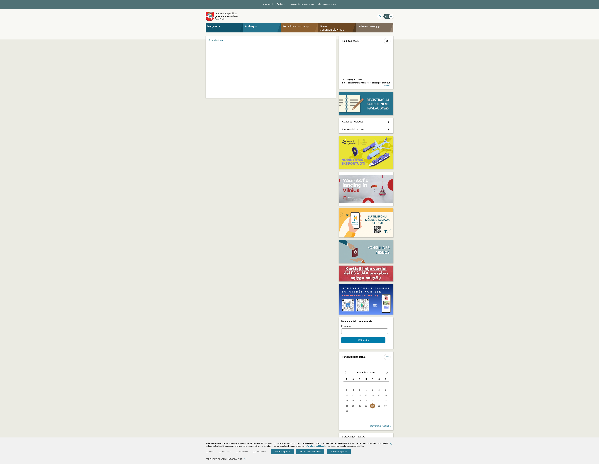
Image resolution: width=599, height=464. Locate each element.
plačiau (387, 85)
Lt (391, 16)
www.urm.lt (268, 4)
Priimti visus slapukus (310, 451)
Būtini (211, 452)
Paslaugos (281, 4)
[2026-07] (345, 373)
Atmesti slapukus (338, 451)
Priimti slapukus (282, 451)
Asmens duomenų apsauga (302, 4)
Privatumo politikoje (315, 446)
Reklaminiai (261, 452)
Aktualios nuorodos (352, 121)
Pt (386, 16)
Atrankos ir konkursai (353, 129)
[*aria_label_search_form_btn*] (379, 16)
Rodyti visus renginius (380, 426)
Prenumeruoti (363, 340)
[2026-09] (387, 373)
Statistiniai (243, 452)
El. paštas (346, 326)
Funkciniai (226, 452)
